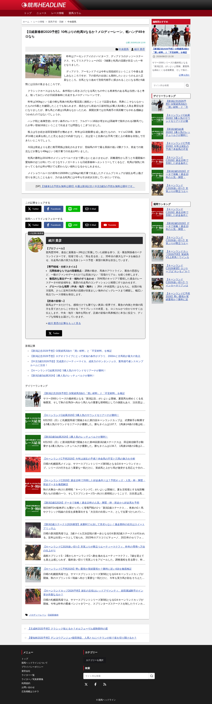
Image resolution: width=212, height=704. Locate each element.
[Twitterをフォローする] (86, 684)
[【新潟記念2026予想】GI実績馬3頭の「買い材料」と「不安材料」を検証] (33, 399)
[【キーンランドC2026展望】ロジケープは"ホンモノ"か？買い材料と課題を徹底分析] (157, 270)
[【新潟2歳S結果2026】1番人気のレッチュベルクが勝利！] (33, 442)
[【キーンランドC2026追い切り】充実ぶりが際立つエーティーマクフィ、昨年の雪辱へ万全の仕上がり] (33, 552)
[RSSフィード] (105, 684)
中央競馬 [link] (72, 21)
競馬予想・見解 (55, 21)
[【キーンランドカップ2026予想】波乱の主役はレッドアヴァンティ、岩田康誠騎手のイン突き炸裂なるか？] (33, 596)
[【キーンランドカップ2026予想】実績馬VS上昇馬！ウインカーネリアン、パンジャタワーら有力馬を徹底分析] (157, 256)
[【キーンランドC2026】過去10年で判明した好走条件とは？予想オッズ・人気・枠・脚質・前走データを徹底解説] (33, 486)
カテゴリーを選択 (94, 660)
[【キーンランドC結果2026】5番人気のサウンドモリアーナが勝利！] (33, 421)
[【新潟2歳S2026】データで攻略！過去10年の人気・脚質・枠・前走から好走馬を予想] (33, 508)
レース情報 (38, 21)
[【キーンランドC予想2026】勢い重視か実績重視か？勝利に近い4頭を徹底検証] (33, 574)
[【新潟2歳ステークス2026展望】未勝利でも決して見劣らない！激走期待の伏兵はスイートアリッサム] (33, 530)
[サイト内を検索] (187, 85)
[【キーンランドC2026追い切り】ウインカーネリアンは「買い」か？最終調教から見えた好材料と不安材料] (157, 284)
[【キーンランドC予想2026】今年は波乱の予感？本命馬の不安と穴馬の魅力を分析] (33, 464)
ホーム (26, 21)
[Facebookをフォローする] (95, 684)
